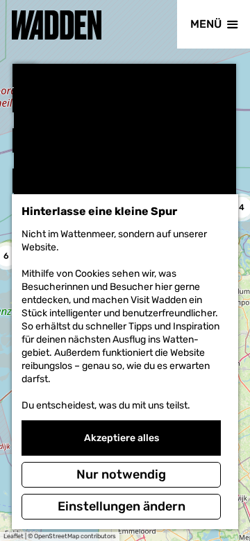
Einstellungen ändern (121, 506)
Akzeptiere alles (121, 438)
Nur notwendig (121, 474)
